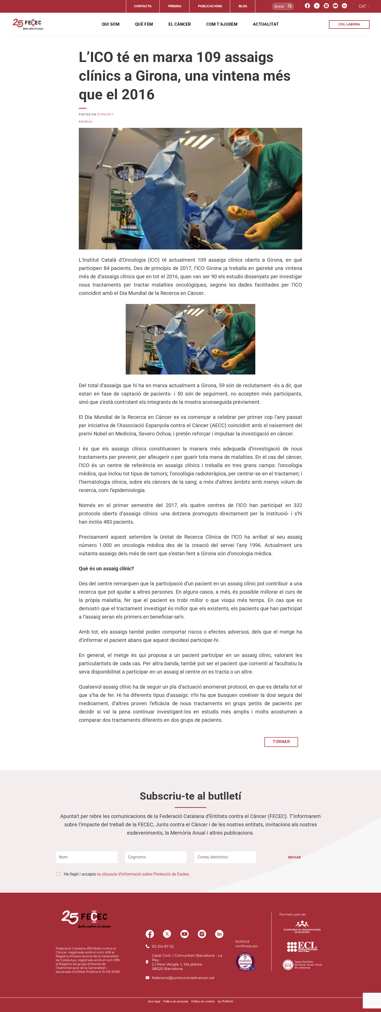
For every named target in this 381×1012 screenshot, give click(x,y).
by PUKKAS (225, 1001)
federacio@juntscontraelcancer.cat (183, 977)
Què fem (144, 24)
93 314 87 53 (163, 946)
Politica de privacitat (175, 1001)
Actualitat (266, 24)
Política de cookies (203, 1001)
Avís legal (154, 1001)
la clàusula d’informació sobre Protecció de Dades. (143, 874)
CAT (362, 6)
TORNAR (281, 741)
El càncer (179, 24)
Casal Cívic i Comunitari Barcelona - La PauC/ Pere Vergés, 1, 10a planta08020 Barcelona (187, 962)
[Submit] (290, 6)
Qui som (110, 24)
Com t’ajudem (221, 24)
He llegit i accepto (127, 874)
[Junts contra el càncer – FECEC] (27, 24)
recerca (85, 121)
